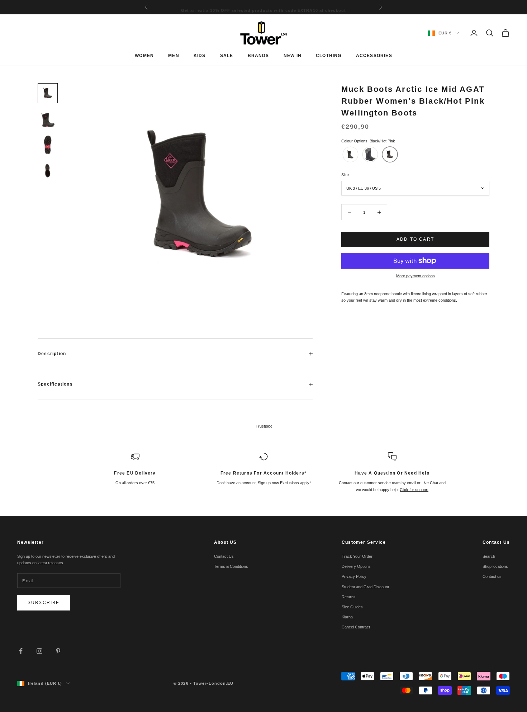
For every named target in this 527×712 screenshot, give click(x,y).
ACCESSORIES (374, 55)
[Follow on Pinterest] (58, 651)
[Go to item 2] (48, 119)
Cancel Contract (356, 627)
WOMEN (144, 55)
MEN (173, 55)
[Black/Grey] (370, 154)
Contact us (492, 576)
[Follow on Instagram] (39, 651)
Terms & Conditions (231, 566)
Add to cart (415, 239)
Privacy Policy (354, 576)
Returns (349, 597)
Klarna (347, 617)
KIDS (200, 55)
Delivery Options (356, 566)
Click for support (414, 489)
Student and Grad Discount (365, 587)
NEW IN (293, 55)
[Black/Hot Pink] (390, 154)
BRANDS (258, 55)
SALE (226, 55)
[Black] (350, 154)
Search (489, 556)
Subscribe (44, 602)
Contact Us (224, 556)
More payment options (415, 276)
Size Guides (352, 607)
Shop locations (495, 566)
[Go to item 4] (48, 171)
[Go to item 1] (48, 93)
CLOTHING (329, 55)
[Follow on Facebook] (20, 651)
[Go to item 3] (48, 145)
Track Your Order (357, 556)
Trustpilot (264, 426)
